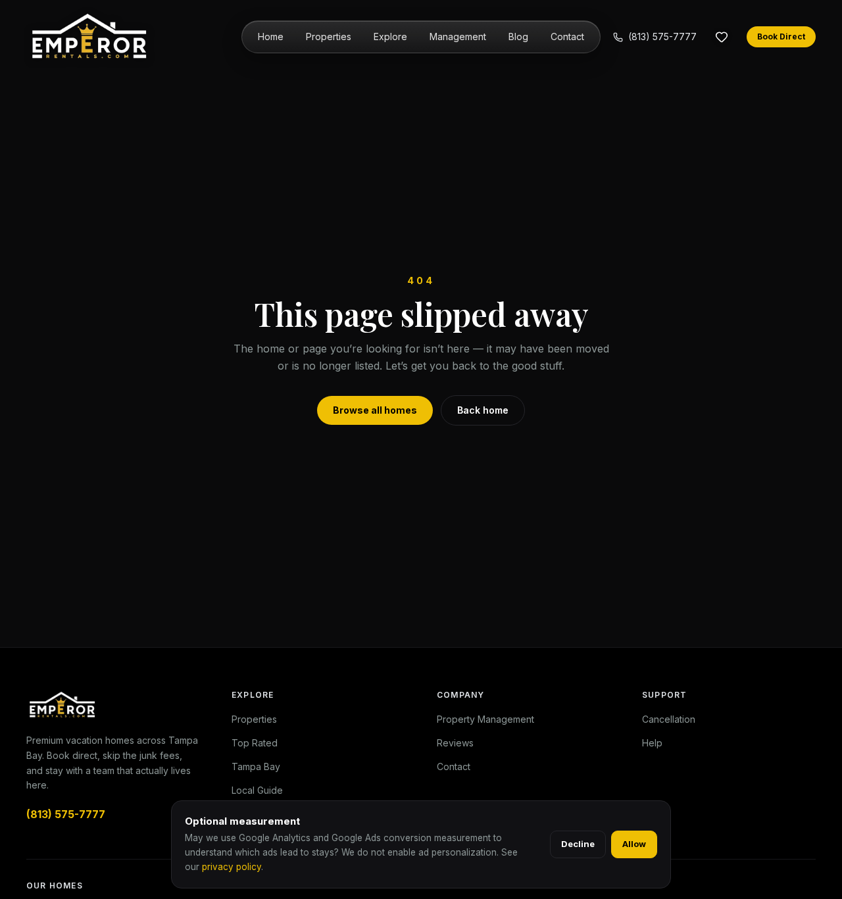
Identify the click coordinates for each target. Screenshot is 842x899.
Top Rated (255, 742)
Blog (518, 36)
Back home (482, 410)
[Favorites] (721, 36)
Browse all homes (375, 410)
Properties (328, 36)
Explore (390, 36)
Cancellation (668, 719)
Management (458, 36)
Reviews (455, 742)
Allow (634, 843)
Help (652, 742)
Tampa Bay (256, 766)
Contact (567, 36)
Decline (578, 843)
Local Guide (257, 790)
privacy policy (231, 867)
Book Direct (781, 36)
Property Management (485, 719)
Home (271, 36)
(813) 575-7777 (662, 36)
